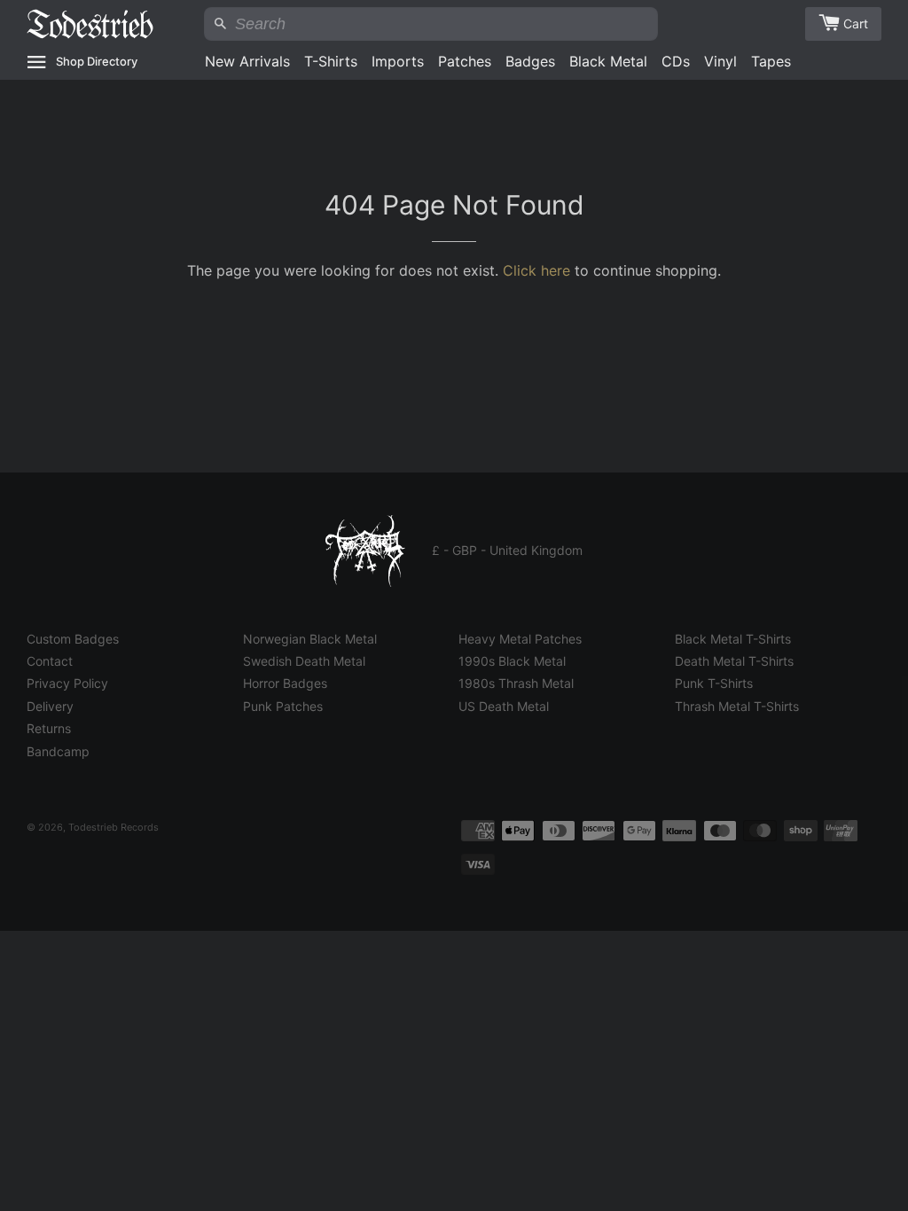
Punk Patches (283, 706)
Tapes (771, 61)
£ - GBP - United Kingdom (507, 550)
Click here (536, 270)
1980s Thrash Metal (516, 683)
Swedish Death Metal (304, 660)
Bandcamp (58, 751)
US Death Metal (503, 706)
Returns (49, 728)
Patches (464, 61)
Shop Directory (96, 61)
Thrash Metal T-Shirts (737, 706)
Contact (50, 660)
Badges (530, 61)
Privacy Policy (67, 683)
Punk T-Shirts (714, 683)
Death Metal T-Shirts (734, 660)
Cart (855, 23)
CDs (675, 61)
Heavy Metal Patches (520, 638)
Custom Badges (73, 638)
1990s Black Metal (512, 660)
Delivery (50, 706)
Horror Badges (285, 683)
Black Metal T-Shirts (733, 638)
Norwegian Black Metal (310, 638)
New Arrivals (247, 61)
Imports (398, 61)
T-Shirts (330, 61)
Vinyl (720, 61)
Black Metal (608, 61)
